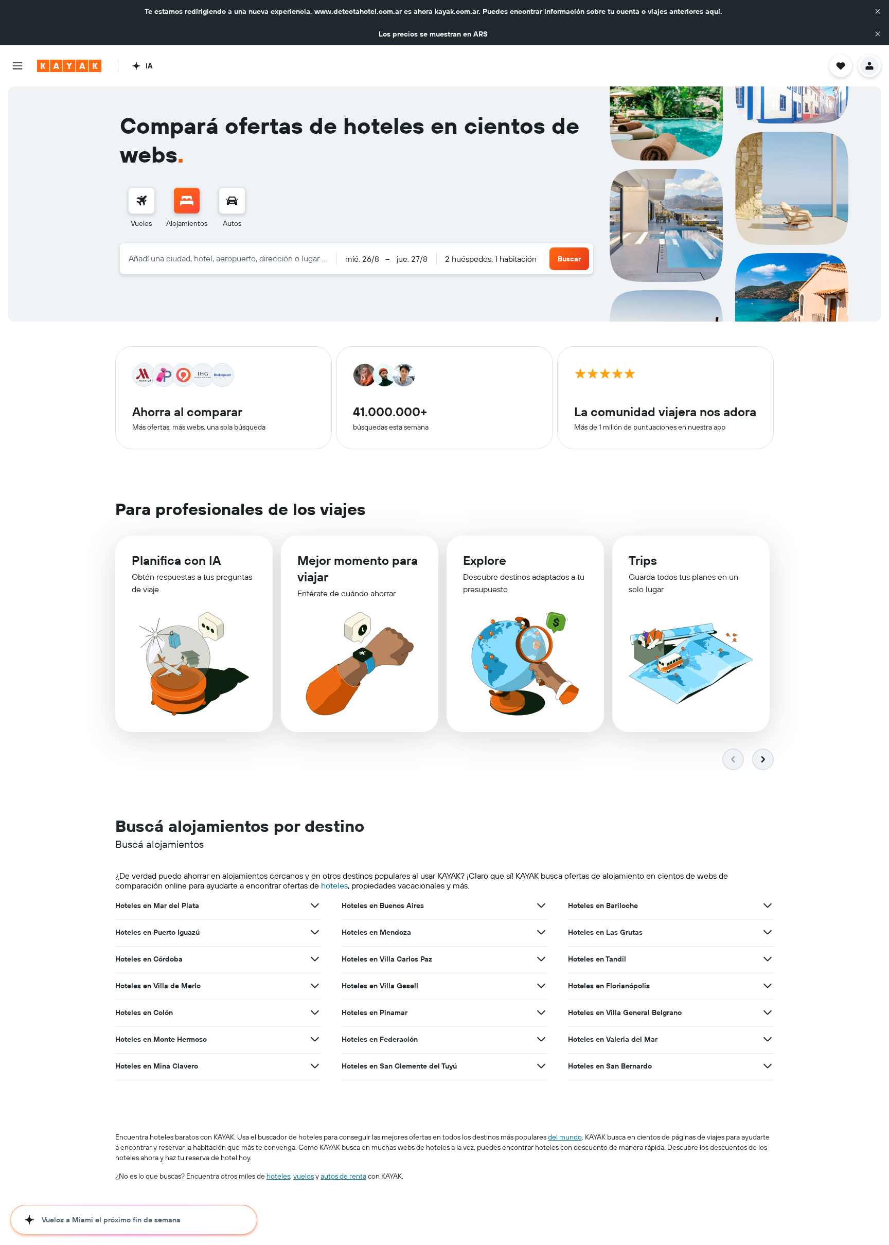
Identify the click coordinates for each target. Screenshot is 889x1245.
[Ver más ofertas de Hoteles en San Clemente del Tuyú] (541, 1066)
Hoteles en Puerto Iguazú (157, 932)
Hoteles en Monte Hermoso (161, 1039)
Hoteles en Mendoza (376, 932)
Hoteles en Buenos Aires (383, 905)
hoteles (334, 885)
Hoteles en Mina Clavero (156, 1066)
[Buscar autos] (232, 200)
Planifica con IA (176, 560)
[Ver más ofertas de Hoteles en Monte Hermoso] (315, 1039)
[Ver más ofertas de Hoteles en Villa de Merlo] (315, 986)
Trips (643, 560)
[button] (877, 11)
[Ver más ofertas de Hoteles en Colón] (315, 1012)
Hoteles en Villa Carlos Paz (387, 959)
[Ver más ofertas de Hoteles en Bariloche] (767, 905)
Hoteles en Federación (380, 1039)
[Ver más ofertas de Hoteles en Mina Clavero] (315, 1066)
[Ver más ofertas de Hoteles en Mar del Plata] (315, 905)
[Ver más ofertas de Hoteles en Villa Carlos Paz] (541, 959)
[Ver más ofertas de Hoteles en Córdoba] (315, 959)
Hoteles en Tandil (597, 959)
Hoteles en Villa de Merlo (158, 985)
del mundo (565, 1137)
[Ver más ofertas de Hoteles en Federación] (541, 1039)
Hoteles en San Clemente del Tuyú (399, 1066)
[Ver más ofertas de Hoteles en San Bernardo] (767, 1066)
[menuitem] (141, 207)
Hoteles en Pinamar (374, 1012)
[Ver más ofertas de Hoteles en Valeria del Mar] (767, 1039)
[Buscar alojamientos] (186, 200)
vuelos (303, 1176)
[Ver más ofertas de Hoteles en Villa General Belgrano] (767, 1012)
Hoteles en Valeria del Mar (612, 1039)
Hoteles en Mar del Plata (157, 905)
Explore (484, 560)
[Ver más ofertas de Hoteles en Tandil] (767, 959)
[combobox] (228, 258)
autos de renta (343, 1176)
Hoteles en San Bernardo (610, 1066)
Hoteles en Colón (144, 1012)
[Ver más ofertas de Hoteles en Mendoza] (541, 932)
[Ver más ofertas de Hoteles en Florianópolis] (767, 986)
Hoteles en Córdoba (149, 959)
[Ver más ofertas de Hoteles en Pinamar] (541, 1012)
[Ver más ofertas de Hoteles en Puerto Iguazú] (315, 932)
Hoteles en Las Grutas (605, 932)
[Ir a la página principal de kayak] (69, 66)
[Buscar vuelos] (141, 200)
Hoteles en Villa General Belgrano (625, 1012)
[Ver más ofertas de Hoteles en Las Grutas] (767, 932)
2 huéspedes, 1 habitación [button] (491, 259)
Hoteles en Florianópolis (609, 985)
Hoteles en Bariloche (603, 905)
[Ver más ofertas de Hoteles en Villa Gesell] (541, 986)
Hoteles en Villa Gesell (380, 985)
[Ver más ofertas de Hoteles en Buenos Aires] (541, 905)
